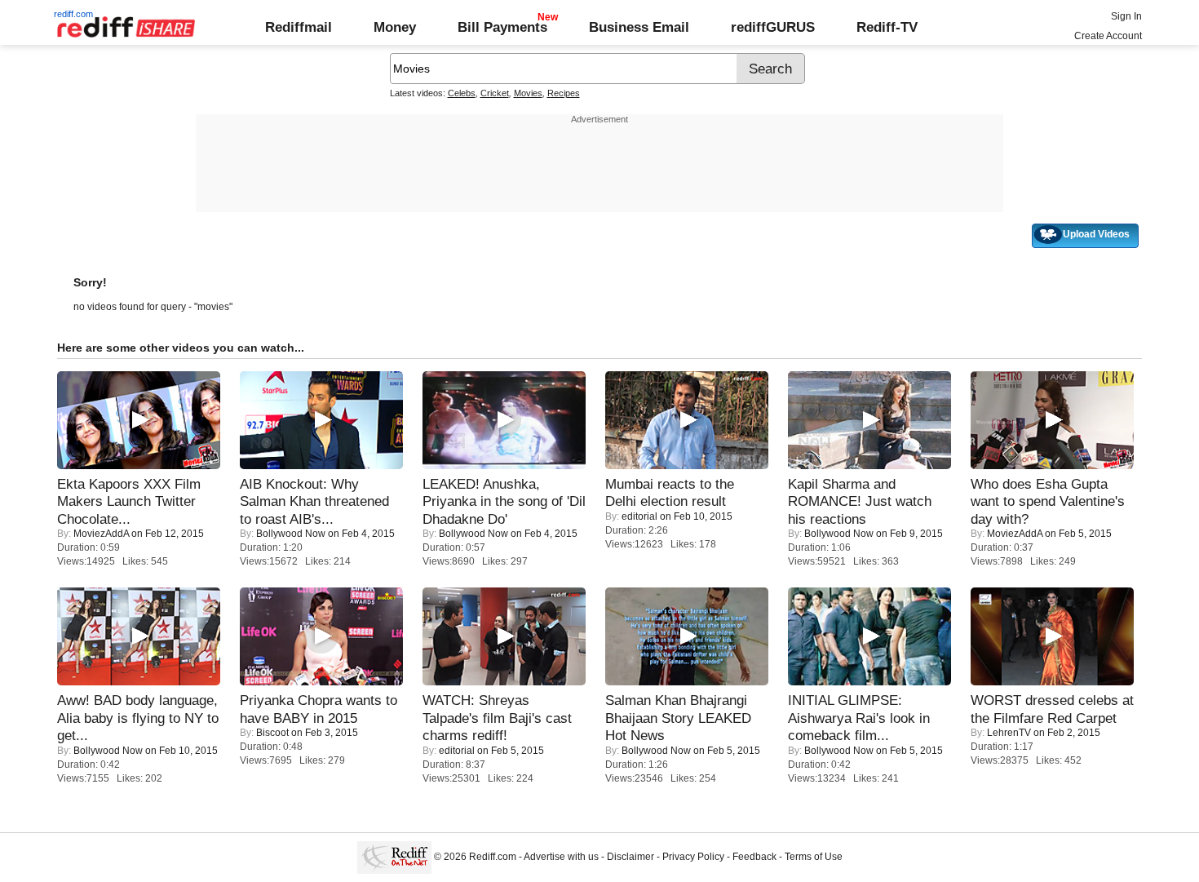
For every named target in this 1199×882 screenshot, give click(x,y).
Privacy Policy (693, 856)
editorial (639, 516)
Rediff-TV (887, 27)
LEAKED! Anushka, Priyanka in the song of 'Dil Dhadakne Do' (504, 501)
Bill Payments (502, 27)
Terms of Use (814, 856)
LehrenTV (1009, 732)
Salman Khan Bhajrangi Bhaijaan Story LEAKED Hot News (678, 717)
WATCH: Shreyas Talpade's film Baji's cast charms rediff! (497, 717)
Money (395, 27)
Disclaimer (630, 856)
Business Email (639, 27)
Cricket (494, 93)
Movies (528, 93)
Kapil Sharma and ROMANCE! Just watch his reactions (859, 501)
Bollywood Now (290, 533)
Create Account (1108, 36)
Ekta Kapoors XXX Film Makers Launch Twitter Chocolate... (129, 501)
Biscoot (272, 732)
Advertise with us (561, 856)
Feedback (754, 856)
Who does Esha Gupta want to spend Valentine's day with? (1048, 501)
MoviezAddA (101, 533)
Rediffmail (298, 27)
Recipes (563, 93)
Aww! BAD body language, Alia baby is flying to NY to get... (138, 717)
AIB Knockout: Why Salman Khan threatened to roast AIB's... (314, 501)
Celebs (462, 93)
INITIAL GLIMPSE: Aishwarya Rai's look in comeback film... (859, 717)
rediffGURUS (773, 27)
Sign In (1126, 16)
